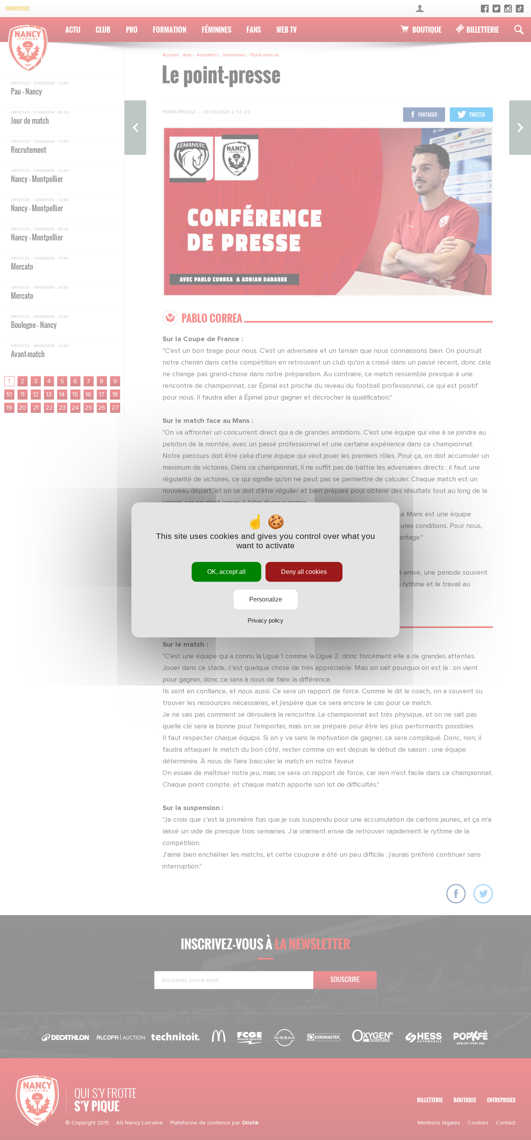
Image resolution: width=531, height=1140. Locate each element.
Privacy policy (265, 620)
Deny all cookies (304, 571)
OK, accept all (226, 571)
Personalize (265, 599)
